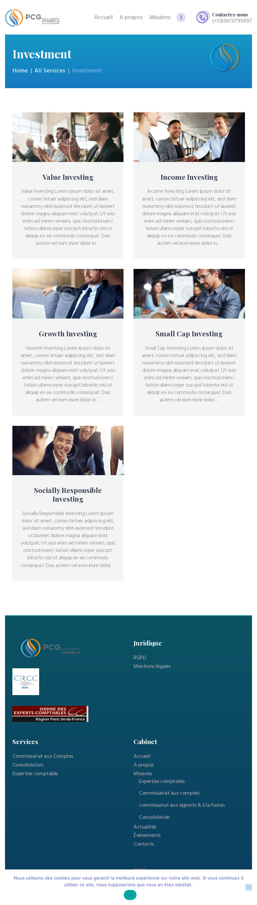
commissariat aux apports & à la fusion (182, 805)
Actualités (145, 827)
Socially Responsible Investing (68, 494)
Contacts (144, 844)
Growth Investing (68, 333)
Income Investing (189, 177)
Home (20, 71)
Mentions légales (152, 666)
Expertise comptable (35, 774)
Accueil (142, 756)
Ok (130, 895)
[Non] (248, 887)
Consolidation (28, 765)
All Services (49, 71)
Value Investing (67, 177)
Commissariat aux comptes (169, 793)
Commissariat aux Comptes (42, 756)
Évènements (147, 835)
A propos (144, 765)
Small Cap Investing (189, 333)
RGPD (140, 658)
